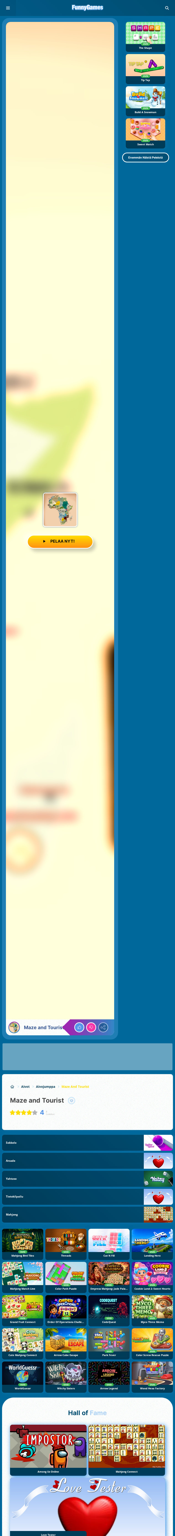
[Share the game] (103, 1027)
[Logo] (87, 8)
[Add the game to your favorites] (71, 1100)
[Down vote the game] (91, 1027)
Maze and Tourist (75, 1086)
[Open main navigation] (8, 8)
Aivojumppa (45, 1086)
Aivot (25, 1086)
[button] (167, 8)
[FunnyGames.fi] (12, 1086)
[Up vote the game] (79, 1027)
